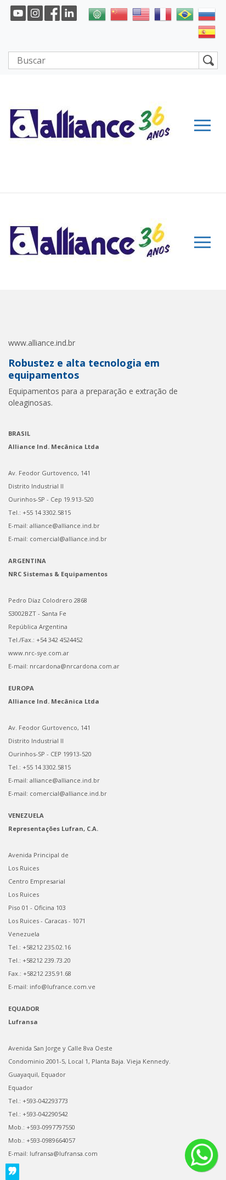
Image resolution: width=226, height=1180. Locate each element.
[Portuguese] (185, 13)
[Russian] (207, 13)
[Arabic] (97, 13)
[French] (163, 13)
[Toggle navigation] (202, 125)
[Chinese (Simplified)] (119, 13)
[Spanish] (207, 31)
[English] (141, 13)
